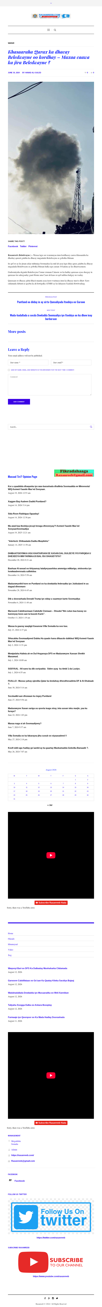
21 (63, 791)
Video (10, 949)
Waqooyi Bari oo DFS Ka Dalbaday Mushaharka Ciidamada (37, 968)
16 (87, 787)
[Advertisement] (46, 452)
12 (39, 787)
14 (63, 787)
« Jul (49, 805)
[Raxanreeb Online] (51, 16)
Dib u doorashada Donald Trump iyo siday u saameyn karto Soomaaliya (44, 599)
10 (14, 787)
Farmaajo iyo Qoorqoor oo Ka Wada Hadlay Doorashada (36, 1017)
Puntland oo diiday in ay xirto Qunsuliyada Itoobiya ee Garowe (51, 302)
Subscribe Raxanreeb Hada (52, 903)
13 (51, 787)
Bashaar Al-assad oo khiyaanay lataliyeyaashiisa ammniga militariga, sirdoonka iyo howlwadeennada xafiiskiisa (49, 570)
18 (26, 791)
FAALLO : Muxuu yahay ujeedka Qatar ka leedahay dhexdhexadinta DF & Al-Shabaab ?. (51, 682)
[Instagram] (53, 1298)
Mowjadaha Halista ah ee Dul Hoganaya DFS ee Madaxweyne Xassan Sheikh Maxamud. (46, 655)
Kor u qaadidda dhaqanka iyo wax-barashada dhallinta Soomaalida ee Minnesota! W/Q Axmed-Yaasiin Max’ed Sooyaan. (49, 487)
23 (87, 791)
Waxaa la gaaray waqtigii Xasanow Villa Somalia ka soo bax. (38, 626)
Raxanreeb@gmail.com (23, 1161)
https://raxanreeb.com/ (22, 1155)
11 (26, 787)
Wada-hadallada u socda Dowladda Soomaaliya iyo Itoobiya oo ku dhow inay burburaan (51, 317)
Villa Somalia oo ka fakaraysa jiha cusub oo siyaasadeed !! (37, 736)
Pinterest (32, 246)
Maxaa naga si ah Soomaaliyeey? (24, 723)
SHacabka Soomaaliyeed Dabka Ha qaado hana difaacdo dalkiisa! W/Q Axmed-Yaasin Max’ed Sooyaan (51, 639)
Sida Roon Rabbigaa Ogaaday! (23, 514)
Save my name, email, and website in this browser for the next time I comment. (43, 370)
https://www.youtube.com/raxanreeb (51, 1276)
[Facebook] (45, 1298)
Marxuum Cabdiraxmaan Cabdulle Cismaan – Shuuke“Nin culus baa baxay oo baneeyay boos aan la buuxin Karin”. (47, 612)
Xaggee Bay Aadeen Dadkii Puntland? (27, 501)
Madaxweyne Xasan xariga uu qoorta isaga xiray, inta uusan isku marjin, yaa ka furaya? (47, 709)
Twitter (23, 246)
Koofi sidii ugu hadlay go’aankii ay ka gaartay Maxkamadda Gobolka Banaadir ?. (48, 748)
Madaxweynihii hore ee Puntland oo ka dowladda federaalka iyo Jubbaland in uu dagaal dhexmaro (48, 585)
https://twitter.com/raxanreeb (51, 1238)
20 (51, 791)
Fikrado (11, 938)
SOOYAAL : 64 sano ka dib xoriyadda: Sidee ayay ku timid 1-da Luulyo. (44, 669)
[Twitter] (57, 1298)
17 (14, 791)
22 (75, 791)
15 (75, 787)
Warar (11, 43)
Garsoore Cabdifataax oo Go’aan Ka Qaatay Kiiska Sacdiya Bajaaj (41, 980)
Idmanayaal (13, 944)
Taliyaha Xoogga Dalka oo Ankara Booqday (30, 1005)
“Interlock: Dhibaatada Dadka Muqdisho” (28, 541)
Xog (10, 955)
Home (10, 933)
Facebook (13, 246)
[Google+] (49, 1298)
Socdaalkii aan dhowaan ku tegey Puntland (29, 696)
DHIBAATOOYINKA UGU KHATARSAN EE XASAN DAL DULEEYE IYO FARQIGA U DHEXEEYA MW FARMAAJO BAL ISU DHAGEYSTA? (49, 554)
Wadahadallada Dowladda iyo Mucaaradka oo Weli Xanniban (38, 993)
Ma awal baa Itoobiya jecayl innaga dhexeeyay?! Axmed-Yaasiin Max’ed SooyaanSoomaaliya (43, 527)
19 (39, 791)
